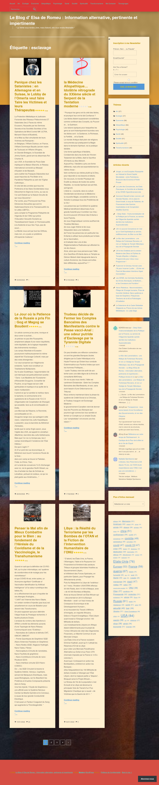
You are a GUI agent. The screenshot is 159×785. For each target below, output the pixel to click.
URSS (116, 616)
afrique (117, 521)
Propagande (120, 594)
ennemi (116, 557)
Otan (117, 591)
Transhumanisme (96, 3)
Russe (137, 597)
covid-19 (132, 545)
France (136, 566)
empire (138, 555)
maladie (135, 578)
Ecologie (25, 3)
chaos (116, 531)
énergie (130, 626)
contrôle (132, 538)
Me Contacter (111, 3)
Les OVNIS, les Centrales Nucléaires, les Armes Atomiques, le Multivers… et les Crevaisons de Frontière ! (130, 281)
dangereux (135, 549)
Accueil (12, 3)
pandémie (128, 591)
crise (117, 548)
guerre (120, 571)
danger (126, 549)
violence (135, 620)
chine (126, 531)
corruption (131, 542)
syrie (138, 605)
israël (134, 575)
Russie (120, 601)
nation (127, 584)
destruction (119, 551)
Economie (35, 3)
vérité (127, 623)
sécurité (119, 608)
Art (19, 3)
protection (134, 594)
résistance (118, 605)
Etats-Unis (124, 561)
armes (138, 524)
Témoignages (123, 3)
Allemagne (128, 521)
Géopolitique (46, 3)
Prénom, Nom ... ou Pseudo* (124, 49)
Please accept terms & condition (125, 82)
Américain (119, 524)
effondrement (128, 555)
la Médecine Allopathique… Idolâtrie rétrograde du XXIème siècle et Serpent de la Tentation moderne (79, 94)
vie (127, 620)
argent (130, 524)
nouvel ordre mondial (120, 588)
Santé (67, 3)
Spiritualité (84, 3)
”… (16, 246)
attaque (128, 527)
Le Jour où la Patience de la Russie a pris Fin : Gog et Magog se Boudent (32, 320)
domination (132, 552)
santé (129, 604)
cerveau (138, 527)
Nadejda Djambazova (127, 459)
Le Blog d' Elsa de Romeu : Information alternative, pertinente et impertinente (73, 20)
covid (118, 545)
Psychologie (57, 3)
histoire (133, 572)
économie (119, 626)
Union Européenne (132, 611)
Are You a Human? (120, 68)
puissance (118, 597)
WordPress (89, 772)
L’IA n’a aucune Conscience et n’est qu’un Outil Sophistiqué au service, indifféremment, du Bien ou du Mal (129, 231)
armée (117, 527)
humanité (118, 575)
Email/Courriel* (118, 58)
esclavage (125, 557)
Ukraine (118, 611)
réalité (132, 601)
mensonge (119, 581)
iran (127, 575)
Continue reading (22, 243)
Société (74, 3)
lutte (126, 578)
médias (117, 584)
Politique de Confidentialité (110, 772)
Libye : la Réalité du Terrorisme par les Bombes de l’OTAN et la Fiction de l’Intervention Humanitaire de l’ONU (81, 540)
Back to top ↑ (127, 772)
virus (117, 623)
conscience (118, 539)
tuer (130, 608)
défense (117, 555)
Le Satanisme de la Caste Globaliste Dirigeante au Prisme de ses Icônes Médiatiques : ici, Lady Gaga (129, 308)
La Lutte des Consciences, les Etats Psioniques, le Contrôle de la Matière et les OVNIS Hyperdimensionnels (129, 189)
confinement (120, 534)
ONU (133, 587)
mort (132, 581)
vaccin (118, 620)
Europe (120, 566)
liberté (117, 577)
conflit (133, 534)
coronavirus (119, 541)
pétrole (128, 597)
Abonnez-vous (147, 778)
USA (127, 615)
